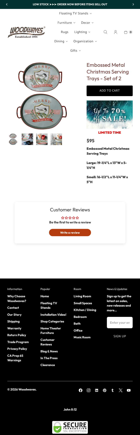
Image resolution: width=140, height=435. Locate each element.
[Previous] (7, 4)
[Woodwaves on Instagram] (89, 390)
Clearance (47, 365)
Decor (85, 23)
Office (78, 330)
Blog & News (49, 351)
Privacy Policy (17, 349)
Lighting (80, 32)
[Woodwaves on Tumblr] (113, 390)
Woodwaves (27, 389)
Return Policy (16, 335)
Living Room (82, 296)
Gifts (73, 50)
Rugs (65, 32)
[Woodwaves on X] (121, 390)
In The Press (49, 358)
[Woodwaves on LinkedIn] (97, 390)
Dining (59, 41)
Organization (83, 41)
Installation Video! (53, 314)
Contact (13, 308)
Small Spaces (83, 303)
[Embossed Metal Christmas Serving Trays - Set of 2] (41, 96)
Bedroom (80, 317)
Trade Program (18, 342)
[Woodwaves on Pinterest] (105, 390)
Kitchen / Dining (85, 310)
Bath (77, 323)
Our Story (14, 314)
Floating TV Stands (73, 13)
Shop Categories (52, 321)
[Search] (105, 32)
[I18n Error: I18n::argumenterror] (13, 139)
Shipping (13, 321)
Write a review (70, 232)
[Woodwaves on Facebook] (81, 390)
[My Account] (115, 32)
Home (44, 296)
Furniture (65, 23)
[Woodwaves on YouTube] (129, 390)
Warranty (14, 328)
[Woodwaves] (26, 32)
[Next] (133, 4)
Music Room (82, 337)
